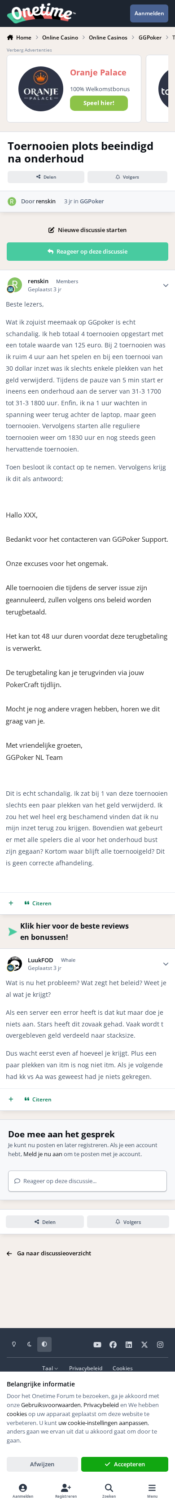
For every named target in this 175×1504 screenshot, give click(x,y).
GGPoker (92, 201)
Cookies (123, 1368)
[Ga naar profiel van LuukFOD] (15, 963)
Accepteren (129, 1464)
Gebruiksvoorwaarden (51, 1405)
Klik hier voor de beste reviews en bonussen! (74, 931)
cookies (17, 1414)
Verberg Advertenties (29, 50)
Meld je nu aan (42, 1154)
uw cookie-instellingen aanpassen (103, 1423)
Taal (48, 1368)
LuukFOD (40, 960)
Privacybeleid (85, 1368)
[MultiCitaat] (11, 903)
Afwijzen (42, 1464)
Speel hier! (98, 103)
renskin (46, 201)
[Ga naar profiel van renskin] (12, 201)
